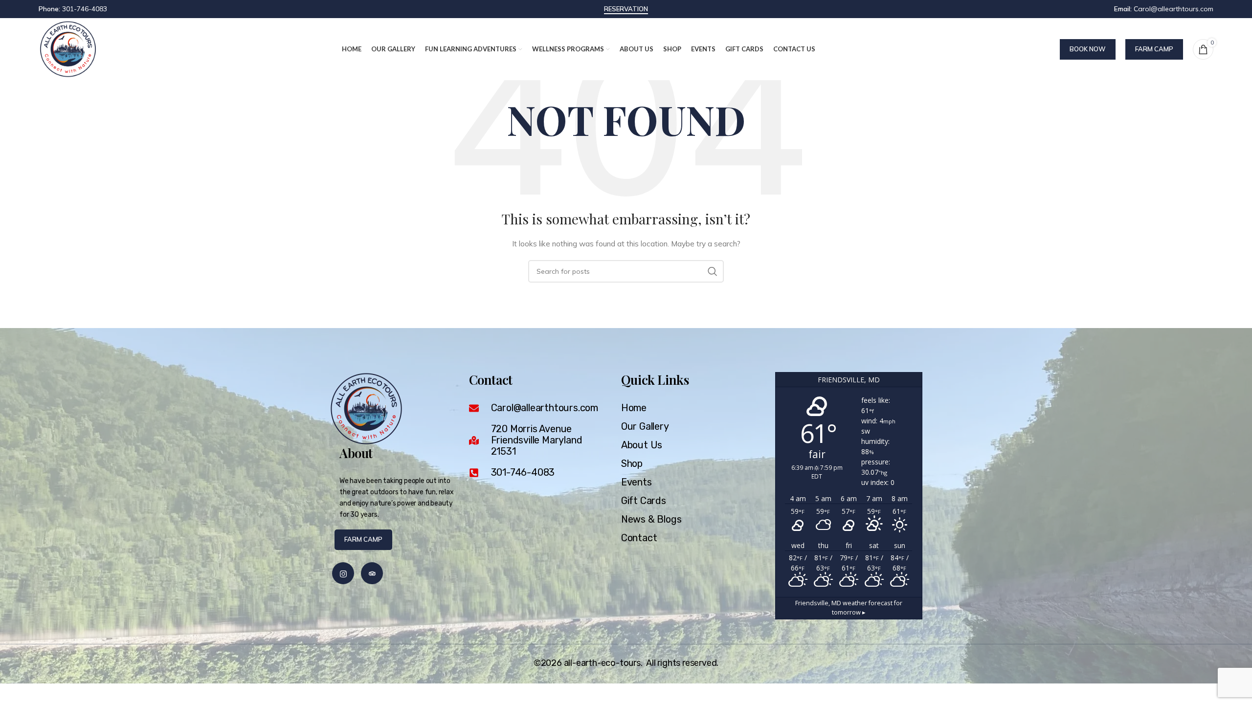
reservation (626, 9)
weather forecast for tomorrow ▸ (848, 607)
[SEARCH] (712, 271)
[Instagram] (343, 573)
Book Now (1088, 49)
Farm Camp (1154, 49)
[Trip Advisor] (372, 573)
